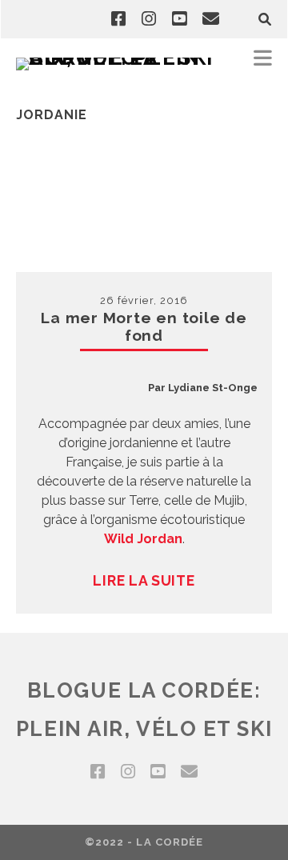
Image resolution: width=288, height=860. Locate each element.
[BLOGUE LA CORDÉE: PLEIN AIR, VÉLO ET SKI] (120, 58)
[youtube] (179, 19)
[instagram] (149, 19)
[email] (210, 19)
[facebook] (118, 19)
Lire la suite (143, 580)
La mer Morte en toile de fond (143, 326)
